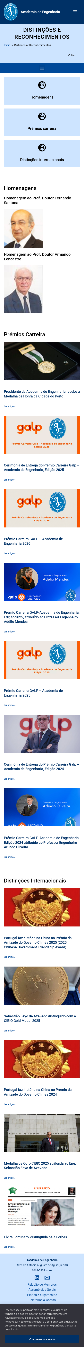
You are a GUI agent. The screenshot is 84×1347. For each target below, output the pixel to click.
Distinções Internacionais (35, 880)
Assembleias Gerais (42, 1289)
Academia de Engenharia (40, 12)
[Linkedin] (36, 1277)
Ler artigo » (9, 406)
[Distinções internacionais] (42, 148)
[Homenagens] (42, 85)
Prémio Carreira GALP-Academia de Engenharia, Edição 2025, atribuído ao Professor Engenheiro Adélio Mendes (42, 617)
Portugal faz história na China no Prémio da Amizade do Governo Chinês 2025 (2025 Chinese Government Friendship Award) (38, 942)
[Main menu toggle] (75, 12)
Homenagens (42, 97)
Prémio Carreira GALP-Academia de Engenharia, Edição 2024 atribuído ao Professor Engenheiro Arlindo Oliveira (42, 842)
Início (7, 45)
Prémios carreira (42, 128)
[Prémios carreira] (42, 116)
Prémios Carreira (24, 334)
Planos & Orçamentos (42, 1295)
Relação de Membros (42, 1284)
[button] (42, 68)
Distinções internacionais (42, 159)
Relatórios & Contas (42, 1300)
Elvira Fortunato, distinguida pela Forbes (35, 1237)
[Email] (47, 1277)
